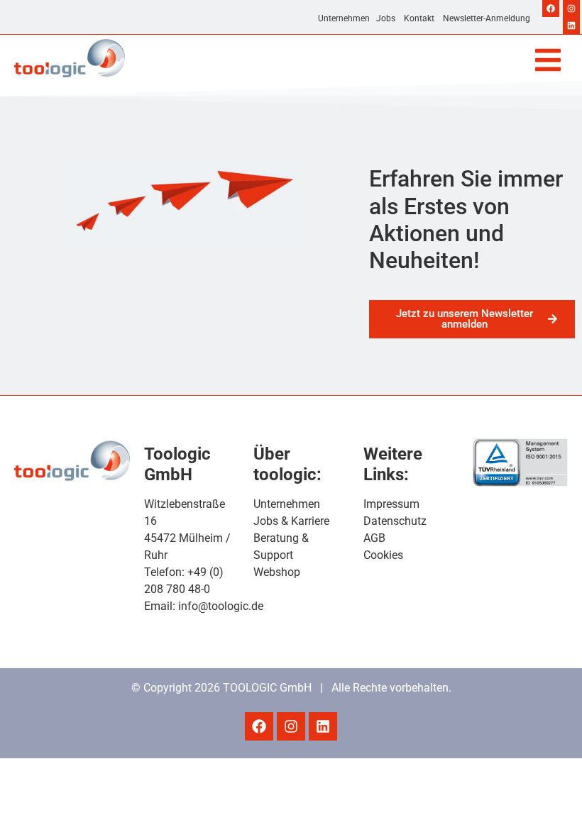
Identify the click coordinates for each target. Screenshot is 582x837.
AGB (374, 538)
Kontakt (419, 18)
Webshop (276, 572)
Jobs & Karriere (291, 521)
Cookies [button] (383, 555)
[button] (548, 59)
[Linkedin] (571, 25)
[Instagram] (571, 8)
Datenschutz (395, 521)
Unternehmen (344, 18)
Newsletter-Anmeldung (486, 18)
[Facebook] (550, 8)
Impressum (391, 504)
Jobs (385, 18)
